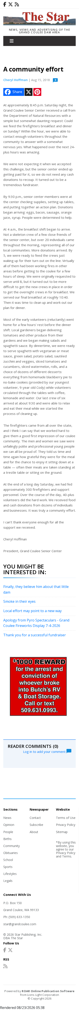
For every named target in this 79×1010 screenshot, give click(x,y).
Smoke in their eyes (19, 601)
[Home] (39, 24)
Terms (66, 856)
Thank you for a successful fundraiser (34, 635)
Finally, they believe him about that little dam (36, 589)
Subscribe (36, 825)
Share (17, 91)
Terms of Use (65, 818)
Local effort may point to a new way (32, 610)
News (7, 818)
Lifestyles (10, 874)
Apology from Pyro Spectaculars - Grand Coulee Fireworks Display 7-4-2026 (36, 623)
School (8, 860)
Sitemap (62, 832)
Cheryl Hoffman (15, 80)
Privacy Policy (65, 825)
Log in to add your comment (44, 751)
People (8, 832)
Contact (35, 818)
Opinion (8, 825)
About (34, 832)
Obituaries (10, 853)
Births (7, 839)
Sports (8, 867)
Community (11, 846)
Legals (8, 881)
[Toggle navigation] (11, 41)
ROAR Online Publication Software (48, 991)
